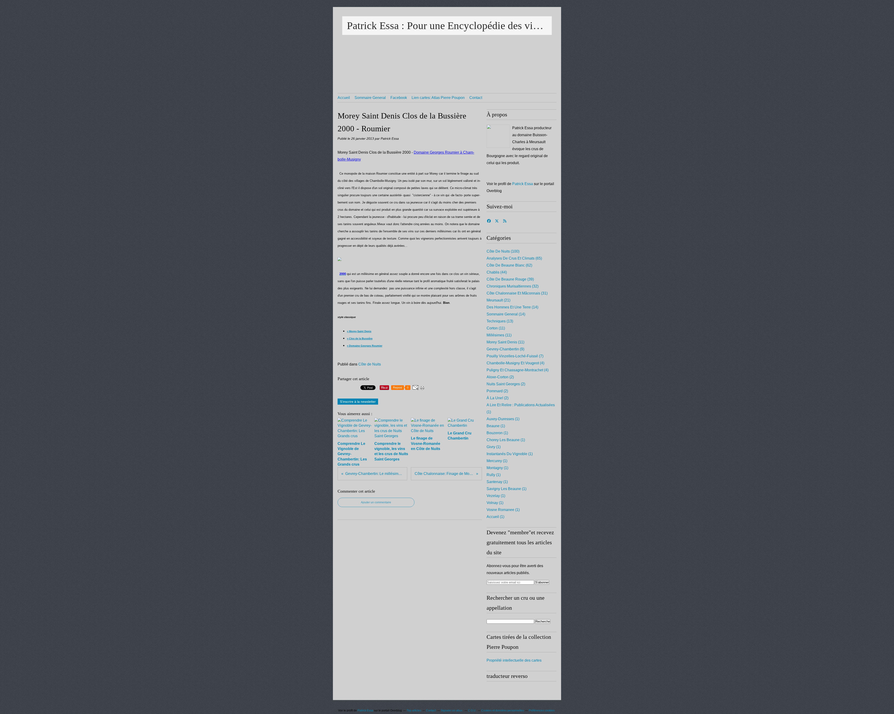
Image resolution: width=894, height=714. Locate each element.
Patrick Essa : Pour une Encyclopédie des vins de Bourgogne (447, 25)
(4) (515, 363)
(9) (505, 349)
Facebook (398, 98)
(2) (500, 377)
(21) (498, 300)
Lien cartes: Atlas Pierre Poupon (438, 98)
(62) (509, 265)
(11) (496, 328)
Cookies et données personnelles (502, 710)
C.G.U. (472, 710)
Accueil (344, 98)
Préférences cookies (542, 710)
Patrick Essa (522, 184)
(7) (515, 356)
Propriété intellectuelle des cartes (514, 660)
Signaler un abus (452, 710)
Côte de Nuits (369, 364)
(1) (503, 419)
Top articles (414, 710)
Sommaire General (370, 98)
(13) (500, 321)
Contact (475, 98)
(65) (514, 258)
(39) (510, 279)
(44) (497, 272)
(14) (512, 307)
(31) (517, 293)
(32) (512, 286)
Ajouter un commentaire (376, 502)
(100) (503, 251)
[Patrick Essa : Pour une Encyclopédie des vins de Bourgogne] (498, 136)
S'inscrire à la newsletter (358, 401)
